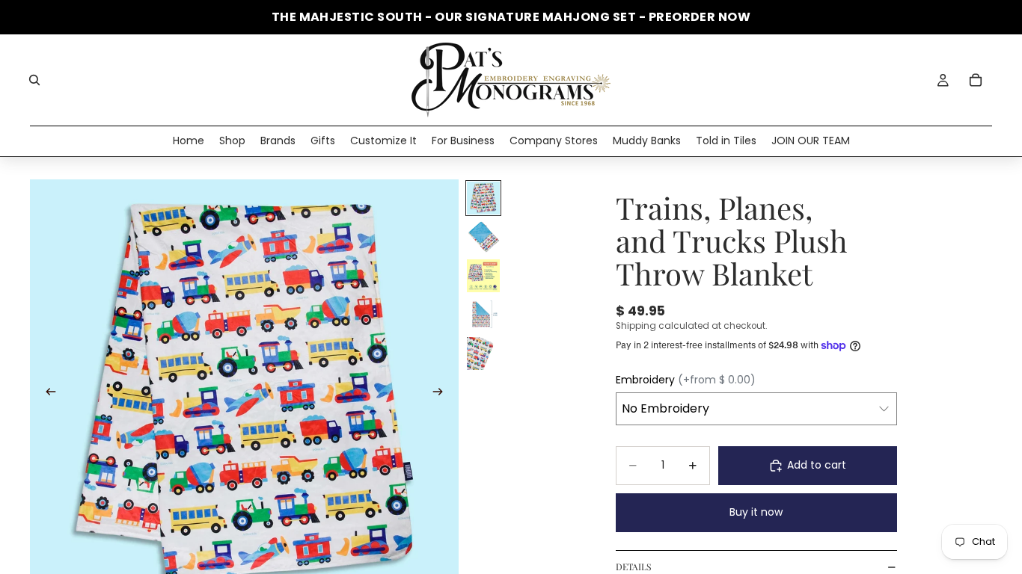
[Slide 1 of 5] (483, 198)
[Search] (34, 80)
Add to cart (816, 464)
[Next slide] (442, 393)
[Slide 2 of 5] (483, 236)
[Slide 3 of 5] (483, 275)
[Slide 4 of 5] (483, 314)
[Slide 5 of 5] (483, 353)
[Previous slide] (46, 393)
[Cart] (975, 80)
